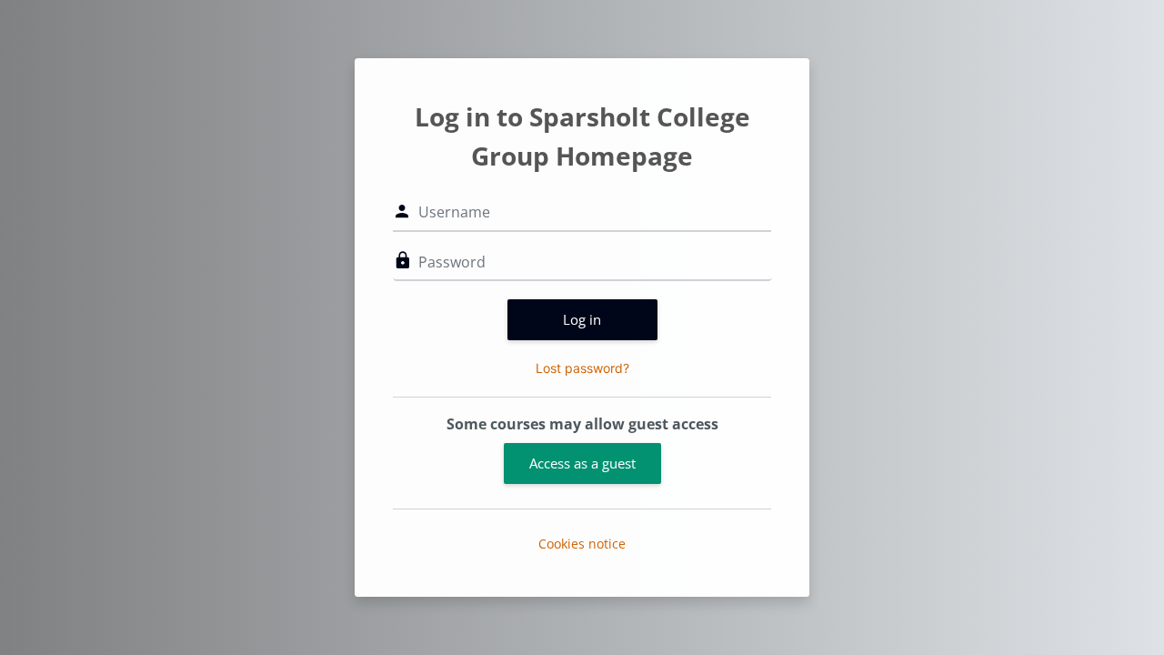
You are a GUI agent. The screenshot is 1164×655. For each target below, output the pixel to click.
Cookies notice (582, 543)
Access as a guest (582, 463)
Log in (582, 319)
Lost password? (582, 368)
